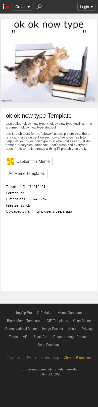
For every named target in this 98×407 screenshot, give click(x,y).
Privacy (87, 329)
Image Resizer (52, 329)
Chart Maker (82, 321)
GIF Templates (57, 321)
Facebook (14, 358)
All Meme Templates (27, 173)
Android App (50, 358)
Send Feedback (49, 345)
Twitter (31, 358)
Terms (13, 337)
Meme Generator (70, 313)
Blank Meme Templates (24, 321)
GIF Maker (45, 313)
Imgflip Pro (24, 313)
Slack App (40, 337)
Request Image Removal (71, 337)
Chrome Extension (77, 358)
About (72, 329)
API (25, 337)
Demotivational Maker (21, 329)
